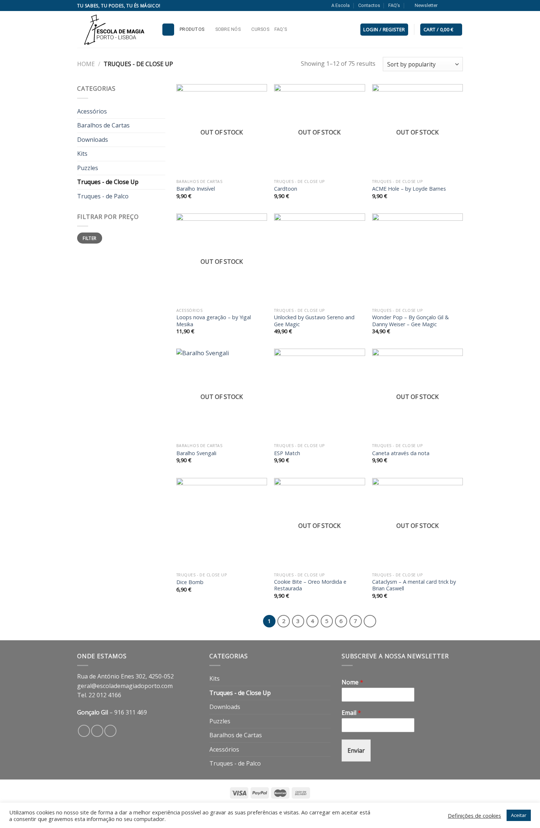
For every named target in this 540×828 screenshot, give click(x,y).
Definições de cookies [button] (474, 815)
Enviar (356, 750)
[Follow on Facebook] (445, 5)
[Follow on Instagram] (452, 5)
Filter (89, 238)
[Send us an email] (459, 5)
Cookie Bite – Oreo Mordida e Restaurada (310, 585)
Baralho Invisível (195, 189)
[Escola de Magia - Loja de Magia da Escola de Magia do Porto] (114, 29)
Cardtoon (285, 189)
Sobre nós (228, 29)
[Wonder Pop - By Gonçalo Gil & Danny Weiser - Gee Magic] (417, 258)
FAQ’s (394, 5)
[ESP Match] (319, 394)
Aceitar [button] (518, 815)
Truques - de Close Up (107, 182)
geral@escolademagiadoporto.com (125, 686)
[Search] (168, 30)
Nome (352, 682)
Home (86, 64)
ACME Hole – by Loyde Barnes (409, 189)
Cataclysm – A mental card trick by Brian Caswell (414, 585)
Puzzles (87, 168)
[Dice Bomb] (221, 523)
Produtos (192, 29)
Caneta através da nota (400, 453)
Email (351, 713)
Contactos (369, 5)
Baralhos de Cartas (103, 125)
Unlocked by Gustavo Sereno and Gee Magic (314, 321)
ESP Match (287, 453)
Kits (82, 154)
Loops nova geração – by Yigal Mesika (213, 321)
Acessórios (92, 111)
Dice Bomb (190, 582)
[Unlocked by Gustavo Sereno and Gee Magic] (319, 258)
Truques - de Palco (103, 196)
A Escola (340, 5)
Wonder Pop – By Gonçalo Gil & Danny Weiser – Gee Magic (410, 321)
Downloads (92, 140)
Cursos (260, 29)
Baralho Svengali (196, 453)
